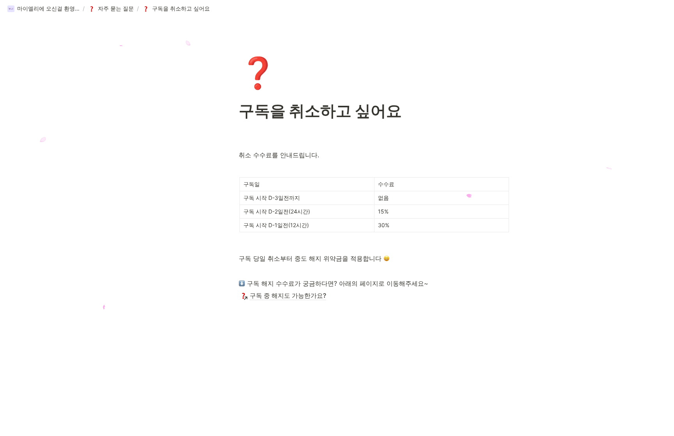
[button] (43, 9)
